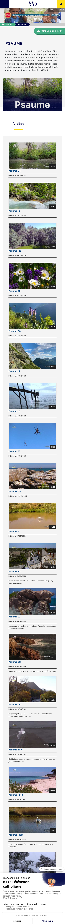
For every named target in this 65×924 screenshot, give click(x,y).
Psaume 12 (14, 411)
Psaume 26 (14, 291)
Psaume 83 (14, 571)
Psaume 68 (14, 662)
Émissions (7, 24)
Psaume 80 (14, 331)
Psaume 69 (14, 491)
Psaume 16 (14, 211)
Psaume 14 (14, 371)
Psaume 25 (14, 451)
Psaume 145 (14, 251)
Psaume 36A (15, 749)
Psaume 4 (13, 531)
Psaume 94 (14, 170)
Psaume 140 (14, 704)
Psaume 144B (15, 795)
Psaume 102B (15, 835)
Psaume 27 (14, 616)
